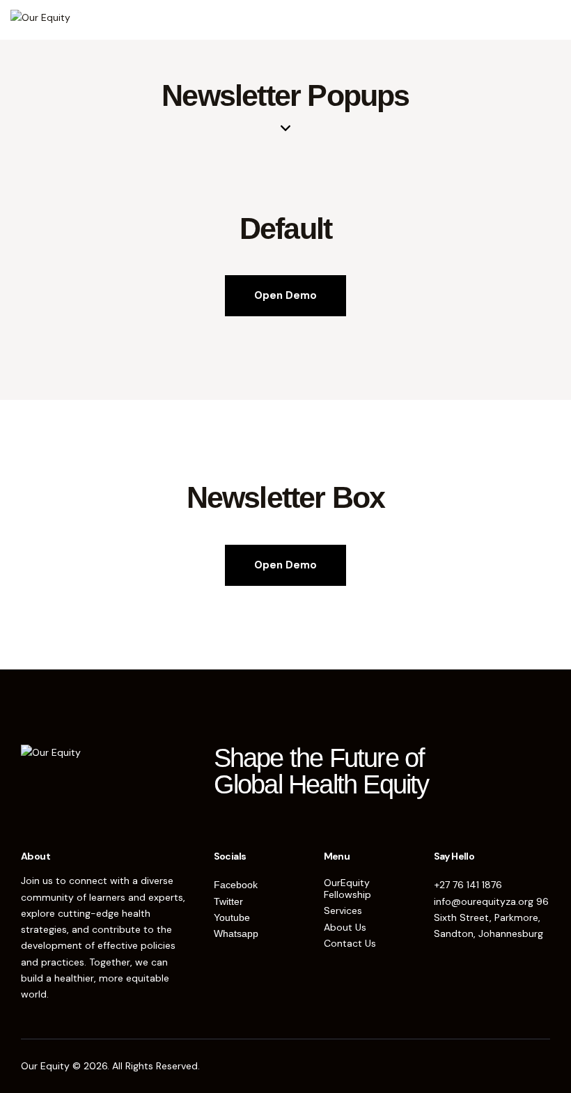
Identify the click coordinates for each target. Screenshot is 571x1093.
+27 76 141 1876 (468, 884)
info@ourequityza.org (483, 901)
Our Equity (45, 1066)
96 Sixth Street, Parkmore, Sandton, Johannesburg (491, 917)
